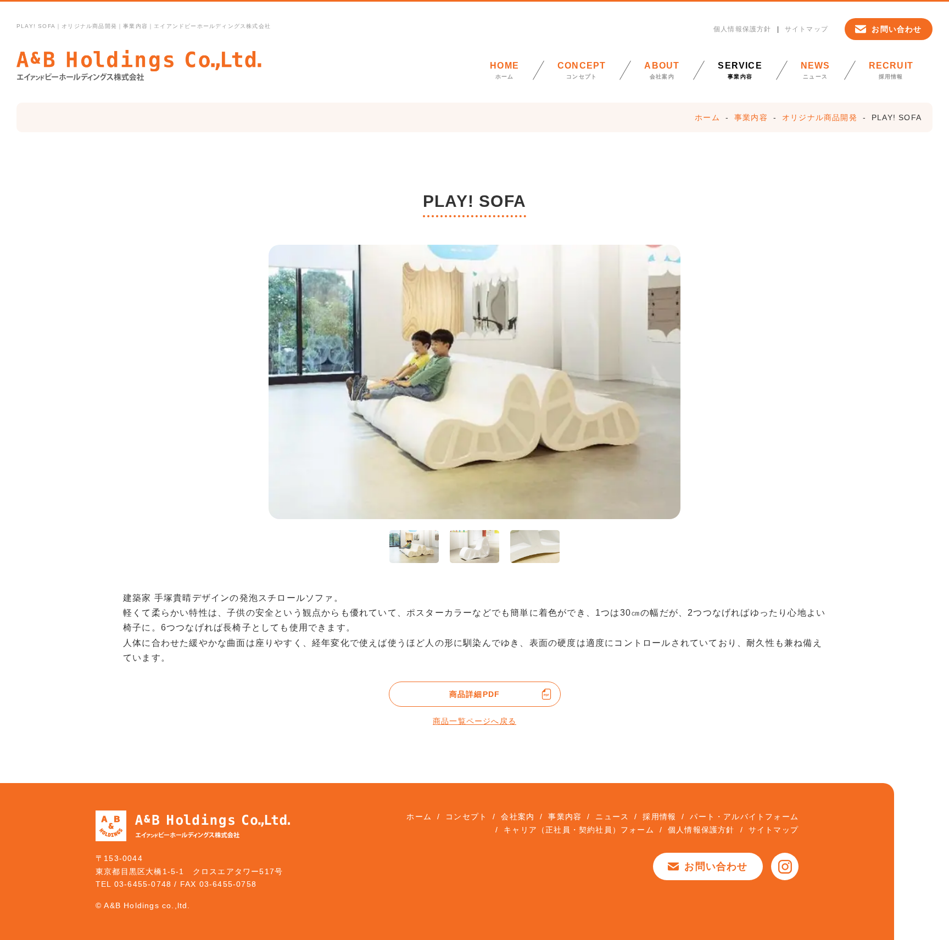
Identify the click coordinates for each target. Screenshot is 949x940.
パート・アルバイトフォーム (744, 816)
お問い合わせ (897, 29)
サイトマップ (806, 29)
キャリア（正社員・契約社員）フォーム (579, 829)
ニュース (815, 70)
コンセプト (581, 70)
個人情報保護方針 (742, 29)
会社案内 (661, 70)
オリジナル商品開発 (819, 117)
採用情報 (891, 70)
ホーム (504, 70)
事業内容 (740, 70)
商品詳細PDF (474, 694)
